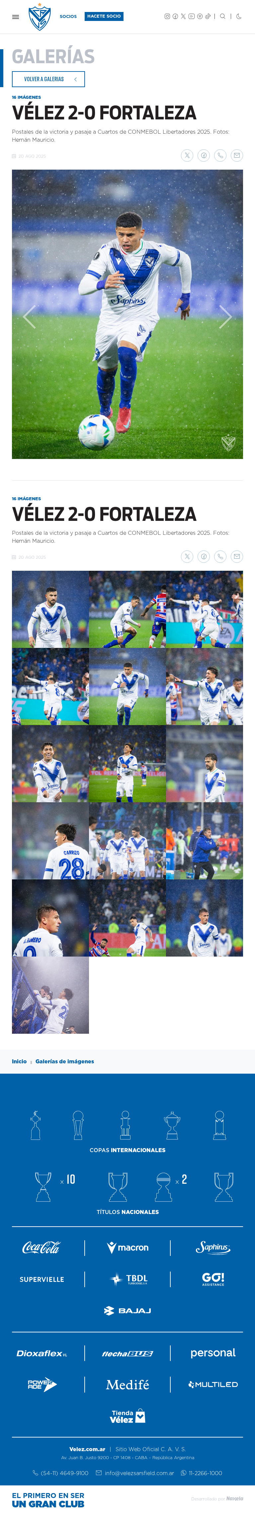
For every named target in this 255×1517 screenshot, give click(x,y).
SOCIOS (68, 17)
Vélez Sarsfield (40, 17)
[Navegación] (15, 17)
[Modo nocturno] (233, 17)
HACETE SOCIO (104, 16)
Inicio (19, 1061)
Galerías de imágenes (65, 1061)
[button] (187, 155)
